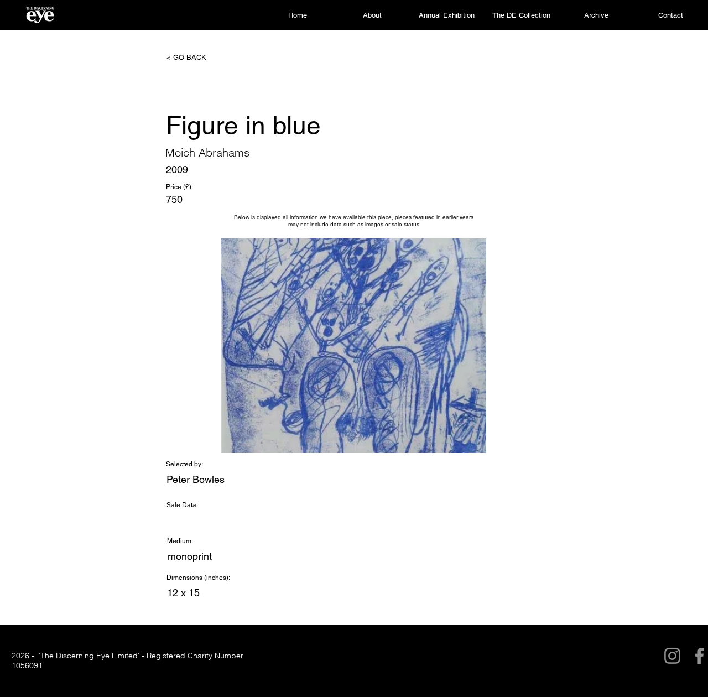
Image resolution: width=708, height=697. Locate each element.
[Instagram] (672, 656)
